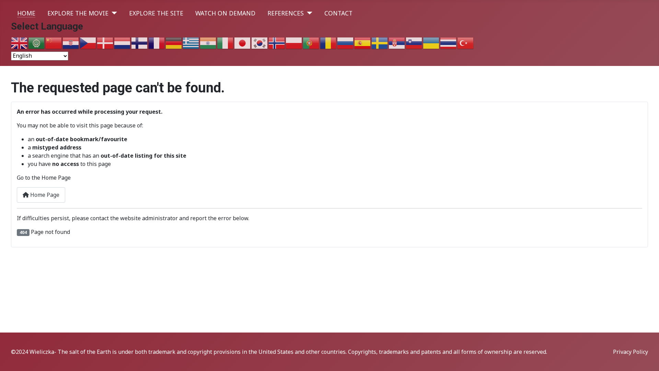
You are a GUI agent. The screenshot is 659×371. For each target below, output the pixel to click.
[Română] (328, 42)
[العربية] (36, 42)
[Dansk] (105, 42)
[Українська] (431, 42)
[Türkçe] (465, 42)
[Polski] (294, 42)
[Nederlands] (122, 42)
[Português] (311, 42)
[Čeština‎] (88, 42)
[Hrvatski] (71, 42)
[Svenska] (380, 42)
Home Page (44, 195)
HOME (26, 13)
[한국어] (259, 42)
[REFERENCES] (308, 13)
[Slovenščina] (414, 42)
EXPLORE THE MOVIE (77, 13)
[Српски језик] (397, 42)
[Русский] (345, 42)
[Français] (156, 42)
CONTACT (338, 13)
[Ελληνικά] (191, 42)
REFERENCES (285, 13)
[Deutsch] (174, 42)
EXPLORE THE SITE (156, 13)
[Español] (362, 42)
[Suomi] (139, 42)
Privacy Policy (630, 352)
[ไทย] (448, 42)
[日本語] (242, 42)
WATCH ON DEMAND (225, 13)
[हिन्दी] (208, 42)
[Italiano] (225, 42)
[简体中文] (53, 42)
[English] (19, 42)
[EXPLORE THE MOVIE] (112, 13)
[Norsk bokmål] (277, 42)
